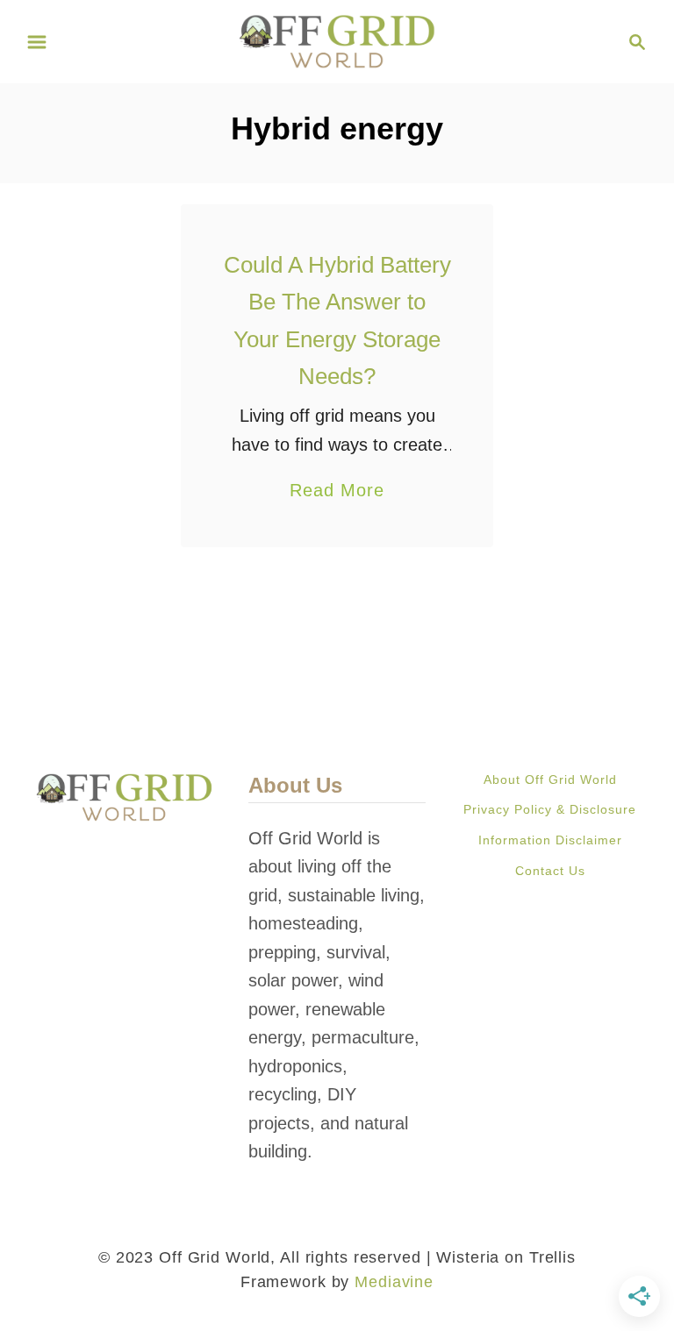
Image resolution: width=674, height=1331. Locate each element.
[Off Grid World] (337, 40)
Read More (337, 492)
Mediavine (394, 1282)
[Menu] (37, 42)
